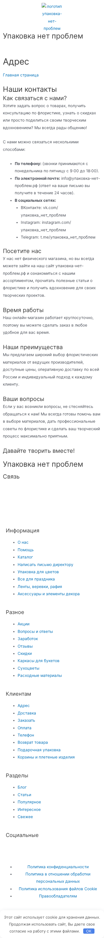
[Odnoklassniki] (57, 492)
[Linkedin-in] (10, 509)
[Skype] (25, 509)
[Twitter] (13, 850)
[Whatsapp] (10, 492)
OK (88, 931)
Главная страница (21, 75)
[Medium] (88, 492)
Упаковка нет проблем (43, 36)
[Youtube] (28, 850)
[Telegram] (41, 492)
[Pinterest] (72, 492)
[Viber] (41, 509)
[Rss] (57, 509)
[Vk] (25, 492)
